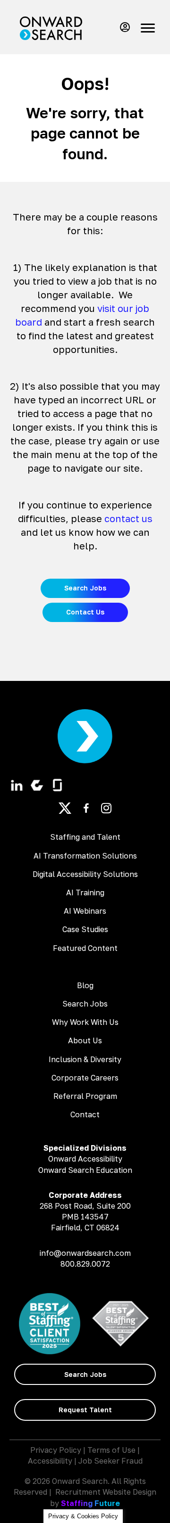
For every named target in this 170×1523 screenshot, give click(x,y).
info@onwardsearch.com (85, 1253)
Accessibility (50, 1461)
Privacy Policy (55, 1450)
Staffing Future (90, 1503)
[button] (123, 27)
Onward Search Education (85, 1170)
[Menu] (148, 28)
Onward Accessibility (85, 1158)
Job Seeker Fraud (110, 1461)
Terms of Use (111, 1450)
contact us (128, 518)
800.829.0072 (85, 1264)
